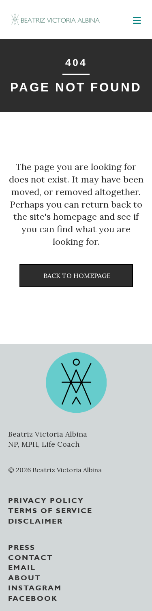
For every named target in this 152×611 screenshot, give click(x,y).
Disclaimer (35, 520)
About (24, 577)
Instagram (35, 587)
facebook (33, 597)
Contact (30, 556)
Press (21, 546)
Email (22, 567)
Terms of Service (50, 509)
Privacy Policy (46, 499)
